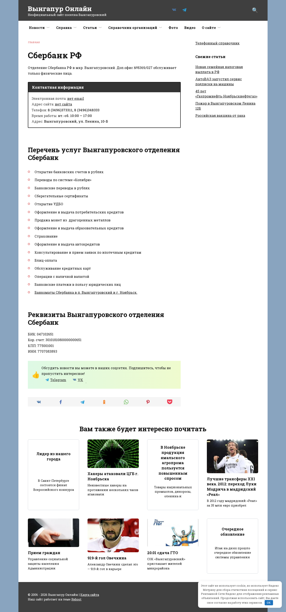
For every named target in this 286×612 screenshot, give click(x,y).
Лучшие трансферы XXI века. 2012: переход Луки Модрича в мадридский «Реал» (231, 487)
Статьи (90, 27)
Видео (190, 27)
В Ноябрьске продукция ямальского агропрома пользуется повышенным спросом (172, 463)
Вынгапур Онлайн (60, 8)
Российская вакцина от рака (220, 115)
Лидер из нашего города (53, 456)
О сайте (209, 27)
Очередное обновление (232, 532)
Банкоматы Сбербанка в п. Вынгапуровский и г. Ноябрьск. (86, 292)
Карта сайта (89, 595)
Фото (173, 27)
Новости (37, 27)
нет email (75, 98)
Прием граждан (44, 552)
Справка (64, 27)
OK (269, 602)
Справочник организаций (132, 27)
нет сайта (63, 104)
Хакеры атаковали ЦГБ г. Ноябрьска (113, 476)
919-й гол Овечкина (107, 558)
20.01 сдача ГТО (162, 552)
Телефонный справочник (217, 43)
